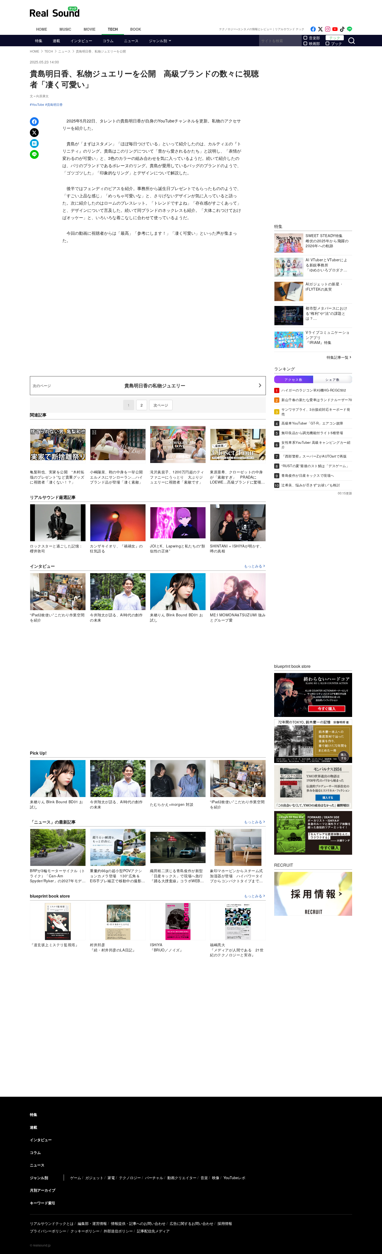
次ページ (161, 405)
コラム (108, 40)
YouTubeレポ (234, 1177)
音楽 (204, 1177)
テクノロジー (130, 1177)
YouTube (38, 104)
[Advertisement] (226, 11)
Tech (113, 29)
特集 (38, 40)
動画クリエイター (181, 1177)
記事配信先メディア (153, 1230)
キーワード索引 (42, 1202)
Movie (89, 29)
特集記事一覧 (337, 357)
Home (41, 29)
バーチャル (154, 1177)
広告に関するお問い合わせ (191, 1223)
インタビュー (81, 40)
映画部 (314, 43)
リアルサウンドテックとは (52, 1223)
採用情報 (225, 1223)
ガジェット (94, 1177)
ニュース (131, 40)
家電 (111, 1177)
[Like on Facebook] (313, 29)
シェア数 (332, 379)
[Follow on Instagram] (327, 29)
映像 (215, 1177)
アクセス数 (294, 379)
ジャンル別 (158, 40)
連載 (56, 40)
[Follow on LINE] (349, 29)
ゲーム (75, 1177)
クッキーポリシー (85, 1230)
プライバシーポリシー (48, 1230)
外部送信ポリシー (118, 1230)
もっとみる (253, 566)
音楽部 (314, 37)
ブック (336, 43)
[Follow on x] (320, 29)
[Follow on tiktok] (342, 29)
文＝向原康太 (39, 96)
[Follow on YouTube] (335, 29)
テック (334, 37)
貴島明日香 (55, 104)
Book (135, 29)
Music (65, 29)
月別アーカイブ (42, 1190)
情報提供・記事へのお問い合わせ (138, 1223)
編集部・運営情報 (92, 1223)
